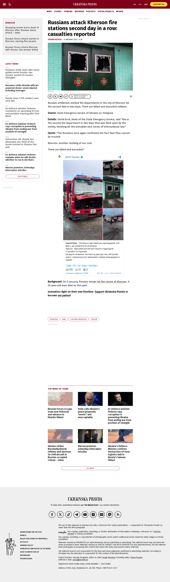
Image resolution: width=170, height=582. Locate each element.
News (49, 11)
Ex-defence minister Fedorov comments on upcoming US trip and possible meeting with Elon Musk (22, 112)
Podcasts (91, 11)
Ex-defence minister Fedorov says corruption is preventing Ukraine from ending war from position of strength (119, 416)
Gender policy (26, 545)
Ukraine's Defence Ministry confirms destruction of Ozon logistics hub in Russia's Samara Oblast (119, 453)
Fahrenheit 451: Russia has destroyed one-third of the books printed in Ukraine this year (21, 143)
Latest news (11, 64)
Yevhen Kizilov (55, 39)
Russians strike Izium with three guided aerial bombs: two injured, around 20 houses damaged (22, 74)
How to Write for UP (29, 552)
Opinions (68, 11)
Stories (58, 11)
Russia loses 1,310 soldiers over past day (22, 99)
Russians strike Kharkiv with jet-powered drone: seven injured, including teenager (22, 88)
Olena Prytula (136, 557)
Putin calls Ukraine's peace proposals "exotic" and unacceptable (89, 413)
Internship (25, 555)
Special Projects (106, 11)
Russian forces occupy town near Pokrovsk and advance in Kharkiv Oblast (60, 413)
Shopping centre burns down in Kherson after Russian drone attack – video (22, 30)
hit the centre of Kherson (112, 281)
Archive (119, 11)
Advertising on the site (31, 532)
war (64, 319)
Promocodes (26, 559)
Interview (79, 11)
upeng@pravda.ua (80, 560)
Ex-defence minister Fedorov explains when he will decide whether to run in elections (20, 157)
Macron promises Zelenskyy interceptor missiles (89, 449)
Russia (94, 319)
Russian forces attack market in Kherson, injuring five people (22, 40)
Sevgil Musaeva (108, 557)
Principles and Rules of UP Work (35, 549)
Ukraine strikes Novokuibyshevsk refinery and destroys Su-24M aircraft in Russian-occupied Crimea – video (59, 453)
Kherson (54, 319)
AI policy (24, 542)
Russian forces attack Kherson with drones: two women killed (21, 48)
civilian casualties (79, 319)
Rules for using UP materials (34, 539)
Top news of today (58, 389)
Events (23, 535)
